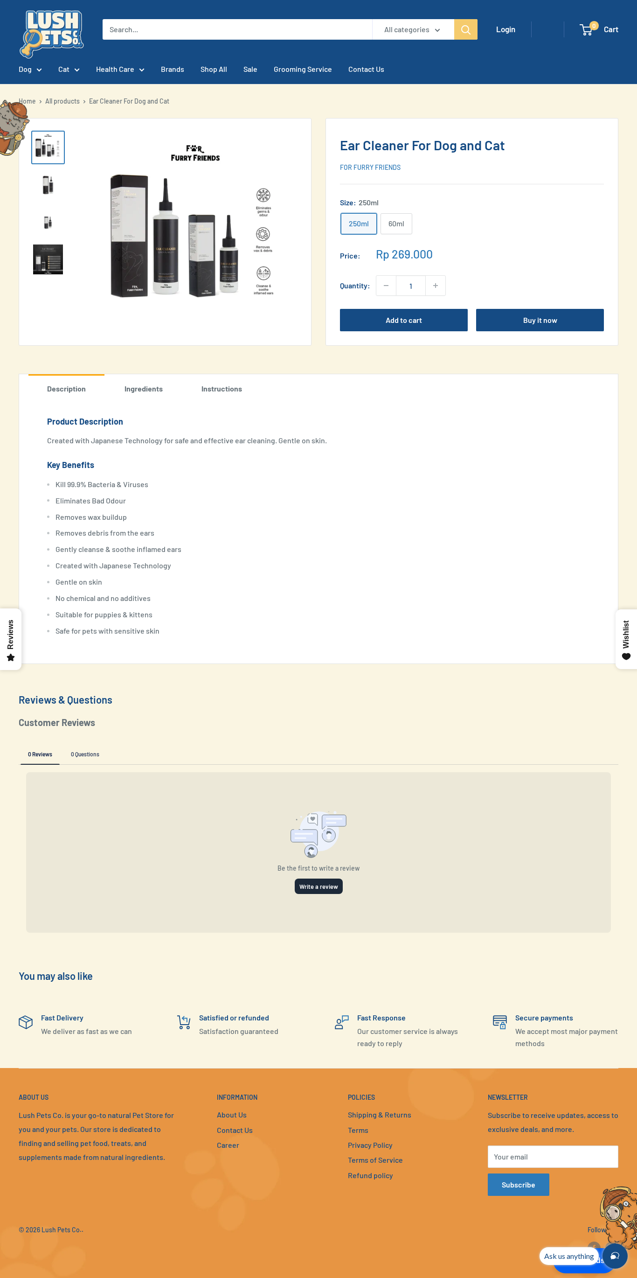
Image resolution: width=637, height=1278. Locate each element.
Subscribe (518, 1184)
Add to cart (404, 319)
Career (228, 1144)
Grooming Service (303, 68)
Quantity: (355, 285)
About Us (232, 1114)
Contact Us (366, 68)
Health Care (115, 68)
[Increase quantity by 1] (435, 285)
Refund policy (370, 1175)
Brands (172, 68)
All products (62, 101)
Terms (358, 1129)
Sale (250, 68)
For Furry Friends (370, 167)
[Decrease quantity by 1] (386, 285)
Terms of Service (375, 1159)
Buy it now (540, 319)
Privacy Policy (370, 1144)
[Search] (466, 29)
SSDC (52, 1248)
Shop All (214, 68)
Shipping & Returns (379, 1114)
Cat (63, 68)
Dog (25, 68)
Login (505, 29)
